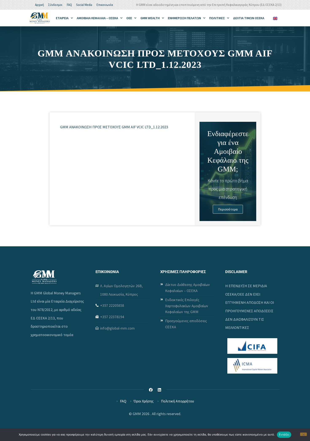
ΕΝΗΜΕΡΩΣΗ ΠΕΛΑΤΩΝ (184, 18)
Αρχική (39, 5)
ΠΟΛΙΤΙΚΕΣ (217, 18)
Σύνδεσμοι (55, 5)
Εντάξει (284, 434)
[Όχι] (303, 434)
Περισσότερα (228, 209)
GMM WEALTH (150, 18)
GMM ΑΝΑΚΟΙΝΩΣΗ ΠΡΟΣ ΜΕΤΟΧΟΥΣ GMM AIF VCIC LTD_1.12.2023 (114, 127)
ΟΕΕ (129, 18)
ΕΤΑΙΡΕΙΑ (62, 18)
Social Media (84, 5)
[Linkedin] (159, 390)
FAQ (69, 5)
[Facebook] (151, 390)
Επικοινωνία (104, 5)
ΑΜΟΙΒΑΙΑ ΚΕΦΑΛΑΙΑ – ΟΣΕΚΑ (97, 18)
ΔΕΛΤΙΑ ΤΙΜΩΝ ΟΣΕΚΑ (248, 18)
